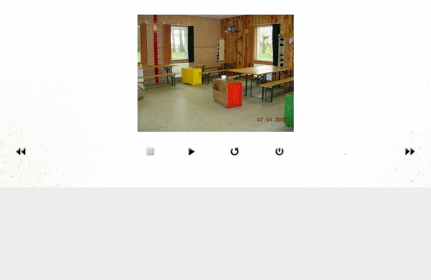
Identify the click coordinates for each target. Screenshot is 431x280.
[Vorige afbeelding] (21, 151)
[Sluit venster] (279, 151)
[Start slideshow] (191, 151)
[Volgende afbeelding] (410, 151)
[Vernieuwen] (234, 151)
